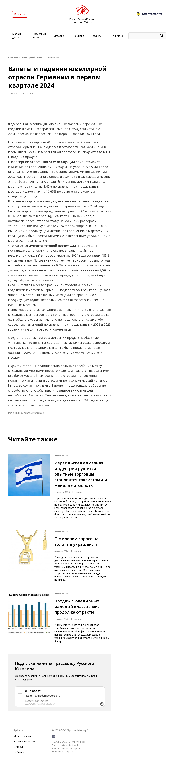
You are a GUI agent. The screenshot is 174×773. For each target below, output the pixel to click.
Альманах (118, 35)
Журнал (97, 35)
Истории (59, 35)
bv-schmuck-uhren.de (32, 412)
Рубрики (18, 730)
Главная (13, 57)
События (79, 35)
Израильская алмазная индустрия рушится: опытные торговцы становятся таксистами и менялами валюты (80, 474)
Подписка (19, 14)
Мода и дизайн (22, 736)
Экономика (53, 57)
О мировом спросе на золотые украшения (76, 541)
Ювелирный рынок (32, 57)
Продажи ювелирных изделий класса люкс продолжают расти (77, 606)
